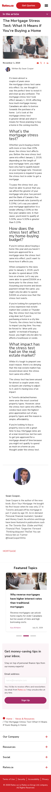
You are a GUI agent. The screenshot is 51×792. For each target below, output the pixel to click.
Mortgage (9, 551)
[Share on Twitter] (41, 63)
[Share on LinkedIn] (47, 63)
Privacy (45, 779)
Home (9, 718)
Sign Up (25, 700)
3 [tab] (31, 636)
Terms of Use (9, 779)
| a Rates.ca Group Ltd (29, 785)
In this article (11, 14)
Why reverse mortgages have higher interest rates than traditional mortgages (26, 600)
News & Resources (24, 718)
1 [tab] (17, 636)
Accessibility (33, 779)
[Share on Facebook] (44, 63)
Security (21, 779)
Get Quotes (28, 5)
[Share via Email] (37, 63)
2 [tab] (24, 636)
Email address (12, 674)
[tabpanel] (26, 602)
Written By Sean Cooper (23, 68)
